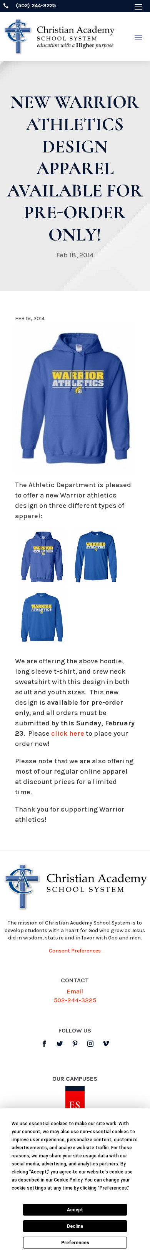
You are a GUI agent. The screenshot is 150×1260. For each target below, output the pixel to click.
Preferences (75, 1242)
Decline (75, 1226)
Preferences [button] (113, 1188)
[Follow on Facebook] (44, 1043)
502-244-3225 (75, 1000)
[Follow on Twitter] (59, 1043)
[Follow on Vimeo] (106, 1043)
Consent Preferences (75, 950)
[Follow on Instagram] (90, 1043)
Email (75, 991)
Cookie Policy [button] (68, 1180)
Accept (75, 1210)
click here (67, 733)
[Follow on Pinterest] (75, 1043)
